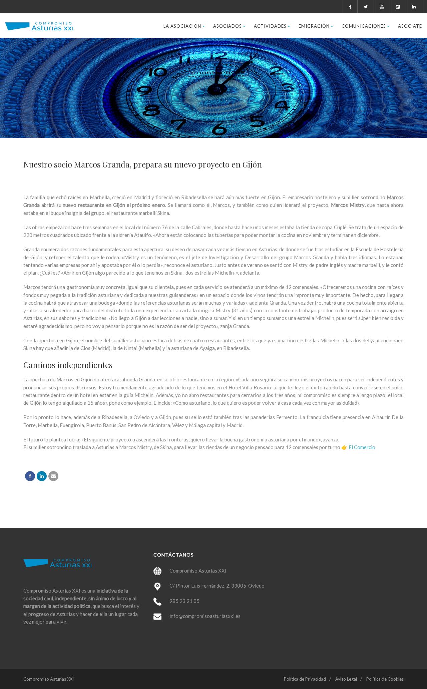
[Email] (53, 476)
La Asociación (182, 26)
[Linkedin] (42, 476)
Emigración (314, 26)
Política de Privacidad (305, 679)
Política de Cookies (385, 679)
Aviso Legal (346, 679)
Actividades (270, 26)
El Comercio (362, 447)
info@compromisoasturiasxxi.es (205, 616)
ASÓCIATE (410, 26)
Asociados (227, 26)
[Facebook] (30, 476)
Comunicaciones (364, 26)
